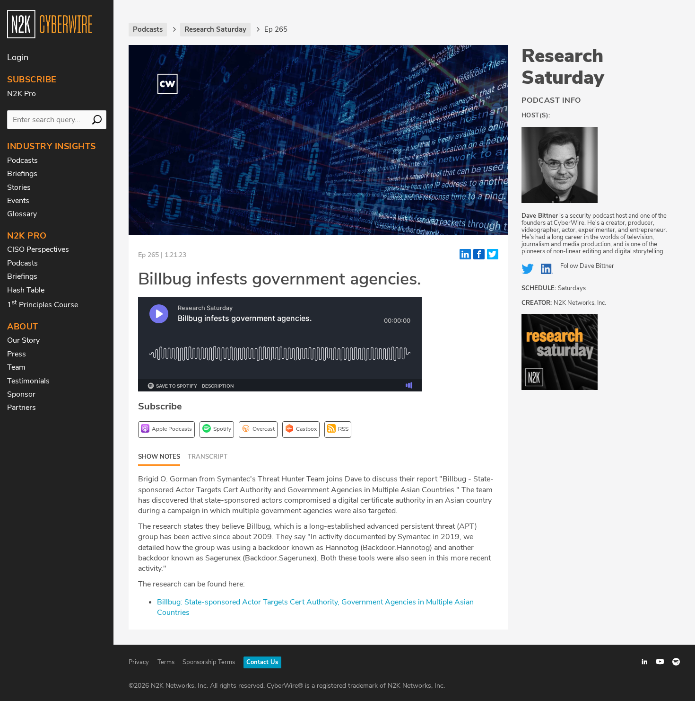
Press (16, 354)
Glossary (22, 214)
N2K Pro (21, 94)
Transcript (207, 457)
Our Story (23, 340)
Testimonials (28, 381)
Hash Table (25, 290)
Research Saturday (562, 66)
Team (16, 367)
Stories (19, 187)
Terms (165, 662)
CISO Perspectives (38, 249)
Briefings (22, 174)
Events (18, 200)
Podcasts (22, 160)
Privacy (139, 662)
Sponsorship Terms (208, 662)
